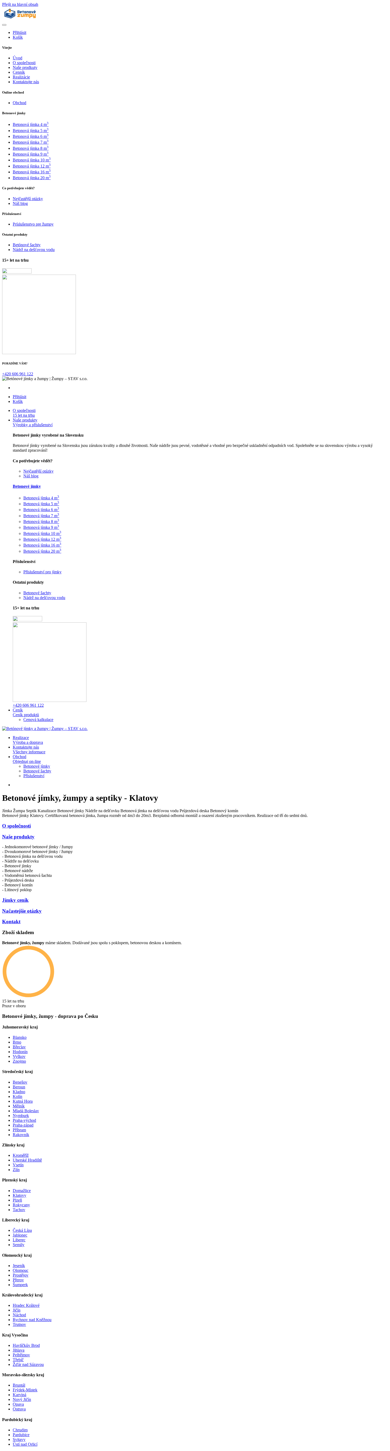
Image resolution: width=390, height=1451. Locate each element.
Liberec (19, 1240)
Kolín (17, 1096)
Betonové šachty (37, 771)
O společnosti (16, 826)
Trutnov (19, 1324)
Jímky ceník (15, 900)
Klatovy (19, 1195)
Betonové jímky (27, 486)
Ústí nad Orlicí (25, 1444)
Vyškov (19, 1056)
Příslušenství (33, 775)
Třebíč (18, 1359)
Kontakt (11, 921)
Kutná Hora (23, 1101)
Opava (18, 1404)
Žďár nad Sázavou (28, 1364)
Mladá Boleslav (26, 1111)
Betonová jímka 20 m (32, 177)
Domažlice (22, 1190)
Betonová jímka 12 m (32, 166)
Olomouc (20, 1270)
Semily (18, 1244)
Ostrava (19, 1409)
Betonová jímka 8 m (31, 148)
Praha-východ (24, 1120)
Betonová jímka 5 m (31, 130)
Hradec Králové (26, 1305)
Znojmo (19, 1061)
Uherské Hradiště (27, 1160)
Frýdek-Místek (25, 1390)
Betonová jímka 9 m (31, 154)
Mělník (19, 1106)
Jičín (16, 1310)
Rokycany (21, 1205)
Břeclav (19, 1047)
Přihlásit (19, 32)
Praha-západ (23, 1125)
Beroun (19, 1087)
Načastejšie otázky (22, 911)
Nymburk (21, 1115)
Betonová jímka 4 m (31, 124)
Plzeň (17, 1200)
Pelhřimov (21, 1355)
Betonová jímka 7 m (31, 142)
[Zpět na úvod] (20, 18)
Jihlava (18, 1350)
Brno (17, 1042)
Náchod (19, 1315)
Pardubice (21, 1434)
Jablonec (20, 1235)
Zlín (16, 1169)
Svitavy (19, 1439)
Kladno (19, 1091)
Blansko (20, 1037)
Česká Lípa (22, 1230)
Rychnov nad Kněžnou (32, 1319)
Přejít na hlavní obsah (20, 4)
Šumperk (20, 1284)
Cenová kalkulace (38, 719)
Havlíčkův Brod (26, 1345)
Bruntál (19, 1385)
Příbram (19, 1130)
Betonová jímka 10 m (32, 160)
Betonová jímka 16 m (32, 172)
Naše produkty (18, 836)
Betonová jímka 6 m (31, 136)
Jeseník (19, 1265)
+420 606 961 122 (17, 374)
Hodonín (20, 1051)
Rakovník (21, 1134)
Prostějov (20, 1275)
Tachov (19, 1209)
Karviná (19, 1394)
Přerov (18, 1280)
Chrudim (20, 1430)
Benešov (20, 1082)
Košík (18, 37)
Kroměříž (21, 1155)
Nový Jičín (22, 1399)
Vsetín (18, 1165)
